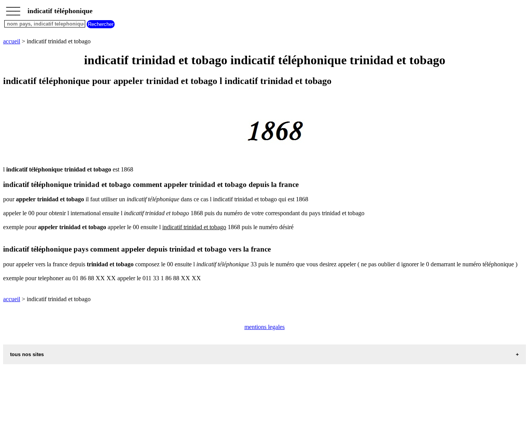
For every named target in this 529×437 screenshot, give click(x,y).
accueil (11, 41)
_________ (13, 8)
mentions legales (264, 327)
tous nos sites (27, 354)
